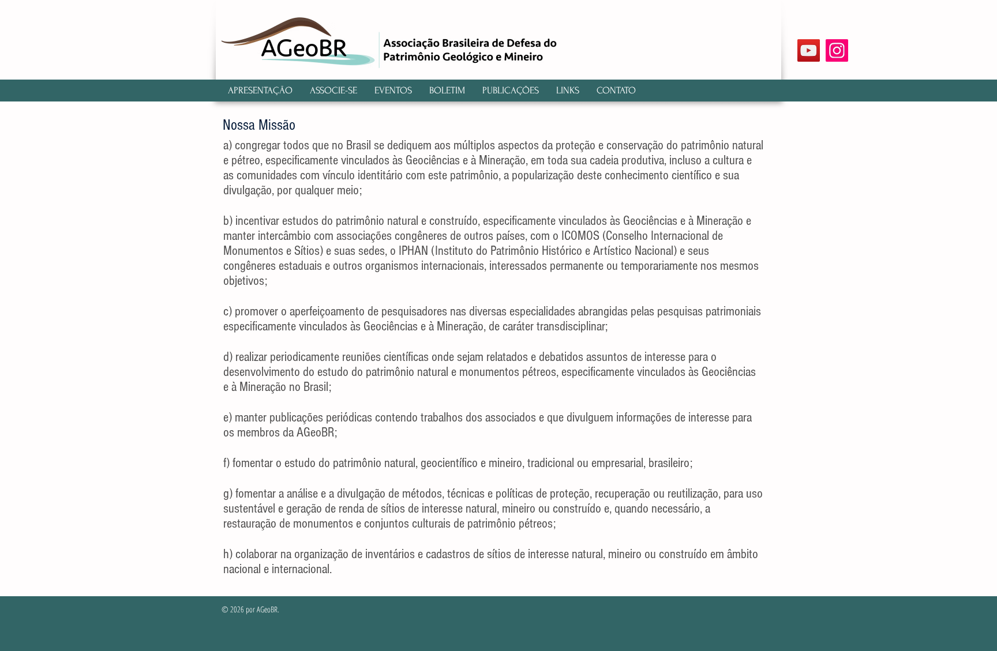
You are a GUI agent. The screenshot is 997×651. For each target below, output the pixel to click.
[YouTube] (808, 50)
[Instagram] (837, 50)
